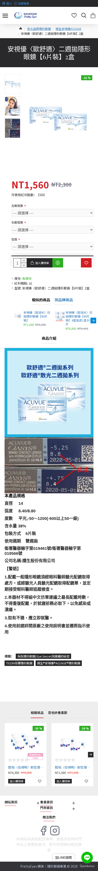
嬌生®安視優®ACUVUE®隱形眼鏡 (58, 663)
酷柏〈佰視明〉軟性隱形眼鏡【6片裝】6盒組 (26, 767)
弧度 (14, 239)
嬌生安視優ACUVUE (68, 29)
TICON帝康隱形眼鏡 (19, 663)
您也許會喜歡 (57, 713)
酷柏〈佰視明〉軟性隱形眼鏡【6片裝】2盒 (73, 767)
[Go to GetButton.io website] (87, 866)
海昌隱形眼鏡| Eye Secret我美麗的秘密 (43, 656)
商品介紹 (49, 338)
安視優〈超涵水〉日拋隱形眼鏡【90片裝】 (36, 316)
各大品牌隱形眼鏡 (39, 29)
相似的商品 (41, 299)
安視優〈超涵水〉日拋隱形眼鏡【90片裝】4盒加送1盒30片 (79, 318)
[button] (11, 320)
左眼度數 (17, 205)
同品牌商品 (64, 299)
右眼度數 (17, 222)
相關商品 (37, 713)
